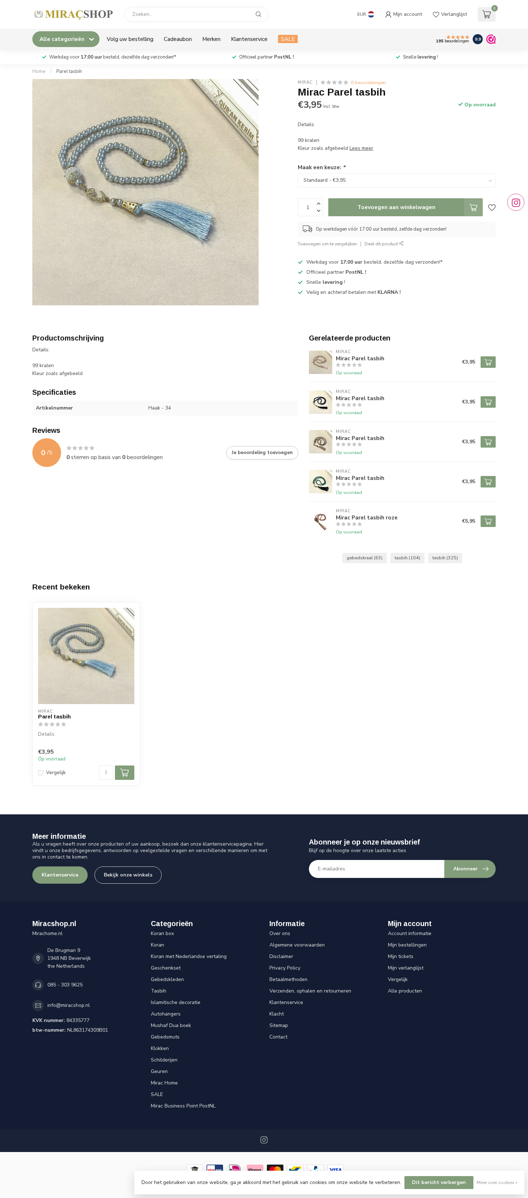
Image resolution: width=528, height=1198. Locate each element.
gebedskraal (365, 558)
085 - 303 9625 (65, 984)
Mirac (305, 82)
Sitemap (278, 1025)
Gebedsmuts (165, 1036)
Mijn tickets (400, 956)
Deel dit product (382, 244)
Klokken (160, 1048)
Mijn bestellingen (407, 945)
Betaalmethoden (288, 979)
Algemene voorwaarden (297, 945)
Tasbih (158, 990)
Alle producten (405, 990)
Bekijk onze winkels (128, 874)
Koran (157, 945)
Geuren (159, 1071)
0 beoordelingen (368, 82)
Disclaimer (281, 956)
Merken (211, 39)
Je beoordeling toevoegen (262, 452)
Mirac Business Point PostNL (183, 1105)
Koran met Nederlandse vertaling (189, 956)
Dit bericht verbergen (439, 1182)
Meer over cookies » (497, 1182)
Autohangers (166, 1013)
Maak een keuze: (321, 167)
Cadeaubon (178, 39)
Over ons (279, 933)
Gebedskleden (167, 979)
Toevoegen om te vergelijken (327, 244)
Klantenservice (249, 39)
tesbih (445, 558)
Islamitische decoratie (175, 1002)
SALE (288, 39)
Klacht (276, 1013)
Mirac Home (164, 1082)
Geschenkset (166, 968)
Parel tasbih (69, 71)
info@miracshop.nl (68, 1005)
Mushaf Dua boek (171, 1025)
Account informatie (409, 933)
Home (39, 71)
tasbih (407, 558)
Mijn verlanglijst (405, 968)
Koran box (162, 933)
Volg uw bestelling (130, 39)
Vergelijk (56, 772)
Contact (278, 1036)
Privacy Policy (284, 968)
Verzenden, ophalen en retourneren (310, 990)
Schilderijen (164, 1059)
